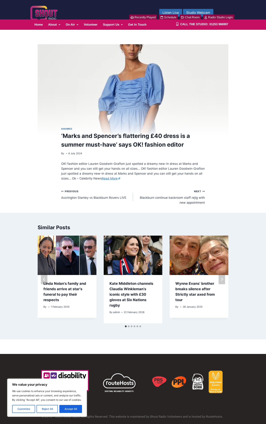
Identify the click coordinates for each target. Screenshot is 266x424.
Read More (110, 178)
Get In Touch (137, 24)
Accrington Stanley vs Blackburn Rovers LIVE (93, 194)
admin (116, 312)
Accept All (71, 408)
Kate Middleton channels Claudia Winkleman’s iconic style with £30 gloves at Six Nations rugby (131, 294)
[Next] (222, 279)
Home (38, 24)
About (52, 24)
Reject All (47, 408)
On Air (70, 24)
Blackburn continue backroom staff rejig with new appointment (172, 197)
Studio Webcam (198, 13)
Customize (23, 408)
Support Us (111, 24)
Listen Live (170, 13)
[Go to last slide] (44, 279)
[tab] (126, 326)
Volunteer (91, 24)
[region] (47, 398)
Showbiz (66, 128)
